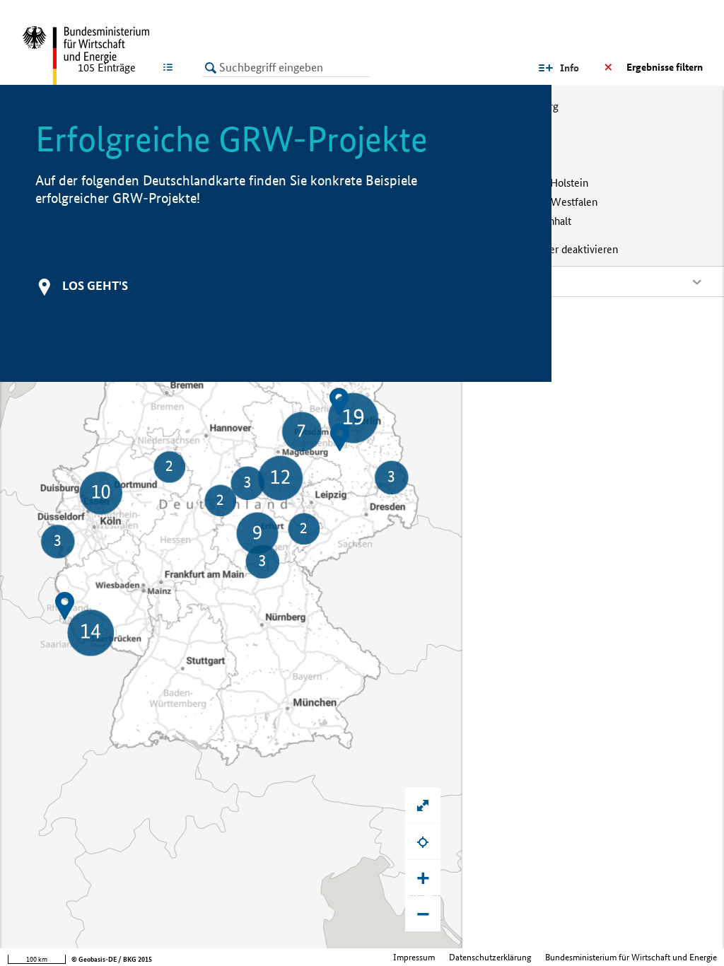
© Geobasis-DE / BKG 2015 (111, 959)
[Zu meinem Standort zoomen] (422, 841)
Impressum (414, 957)
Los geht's (95, 285)
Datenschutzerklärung (490, 957)
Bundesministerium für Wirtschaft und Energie (631, 957)
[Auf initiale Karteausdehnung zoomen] (422, 805)
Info (569, 68)
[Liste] (170, 67)
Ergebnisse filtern (664, 67)
